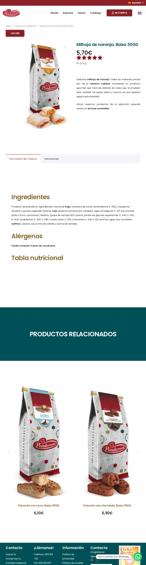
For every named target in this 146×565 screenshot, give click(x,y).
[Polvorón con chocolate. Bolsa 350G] (39, 442)
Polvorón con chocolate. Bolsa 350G (39, 506)
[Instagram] (97, 560)
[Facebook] (92, 560)
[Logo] (11, 13)
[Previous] (9, 452)
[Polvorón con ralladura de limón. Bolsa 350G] (107, 442)
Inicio (8, 26)
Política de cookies (72, 563)
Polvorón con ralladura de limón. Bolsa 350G (107, 506)
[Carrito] (140, 13)
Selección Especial (25, 26)
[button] (136, 3)
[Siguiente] (137, 452)
